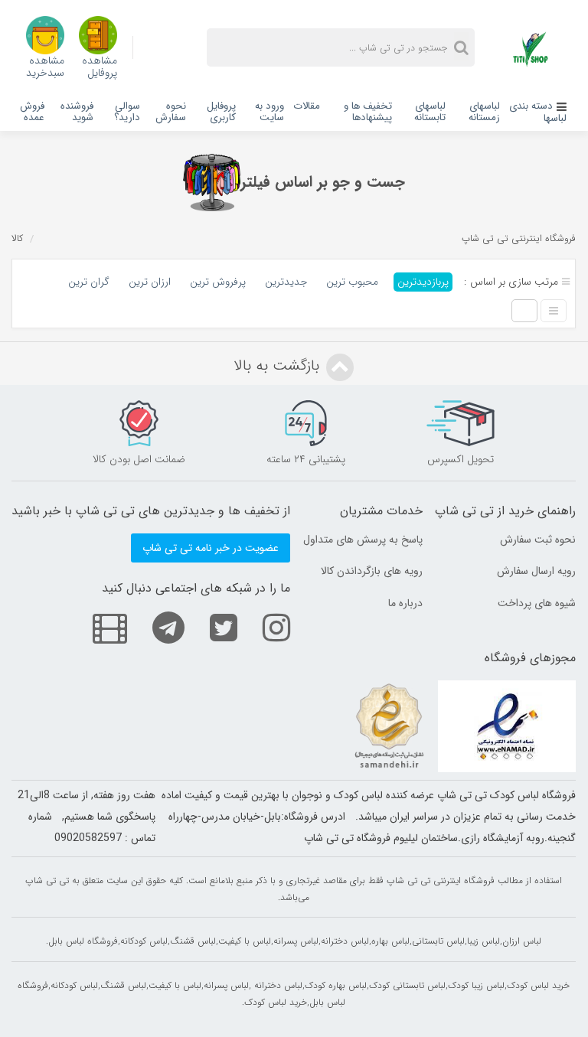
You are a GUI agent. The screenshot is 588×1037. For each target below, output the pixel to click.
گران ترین (88, 282)
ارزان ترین (150, 282)
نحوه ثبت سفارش (538, 539)
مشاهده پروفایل (99, 65)
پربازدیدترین (423, 282)
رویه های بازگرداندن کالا (372, 571)
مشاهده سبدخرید (45, 65)
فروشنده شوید (76, 112)
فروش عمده (32, 112)
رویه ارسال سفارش (536, 571)
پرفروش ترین (218, 282)
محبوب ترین (352, 282)
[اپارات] (98, 626)
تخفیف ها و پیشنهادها (367, 112)
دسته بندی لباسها (538, 112)
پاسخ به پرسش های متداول (363, 539)
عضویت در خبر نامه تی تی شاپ (210, 548)
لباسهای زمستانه (484, 112)
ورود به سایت (269, 112)
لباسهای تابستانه (430, 112)
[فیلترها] (211, 182)
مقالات (306, 106)
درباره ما (405, 603)
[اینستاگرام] (265, 626)
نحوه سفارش (170, 112)
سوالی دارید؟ (127, 112)
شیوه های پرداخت (537, 603)
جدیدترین (286, 282)
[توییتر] (212, 626)
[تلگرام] (157, 626)
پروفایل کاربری (221, 112)
